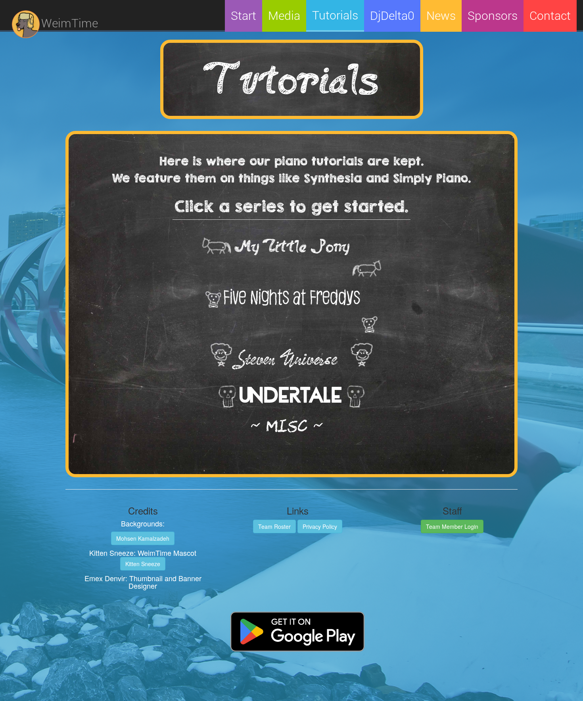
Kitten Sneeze (142, 564)
